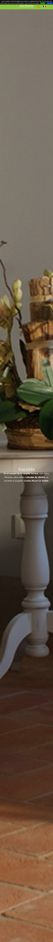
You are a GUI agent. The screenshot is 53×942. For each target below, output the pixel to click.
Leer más (49, 3)
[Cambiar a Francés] (45, 6)
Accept (43, 3)
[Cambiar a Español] (39, 6)
